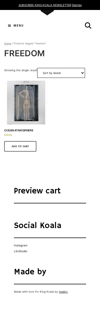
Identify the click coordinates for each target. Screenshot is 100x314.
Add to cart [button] (20, 146)
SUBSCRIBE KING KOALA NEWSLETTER (45, 5)
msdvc (63, 291)
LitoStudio (20, 251)
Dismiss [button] (77, 5)
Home (7, 43)
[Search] (88, 25)
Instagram (21, 245)
